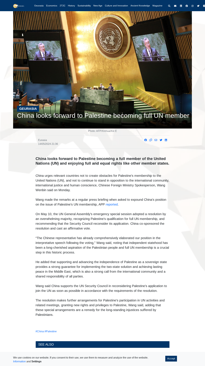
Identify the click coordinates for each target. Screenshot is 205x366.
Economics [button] (51, 5)
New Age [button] (97, 5)
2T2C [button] (62, 5)
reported (112, 204)
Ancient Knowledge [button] (140, 5)
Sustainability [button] (84, 5)
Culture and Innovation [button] (116, 5)
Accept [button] (171, 358)
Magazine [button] (157, 5)
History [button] (71, 5)
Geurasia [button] (39, 5)
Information (19, 361)
